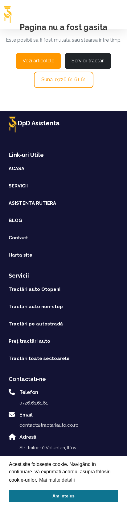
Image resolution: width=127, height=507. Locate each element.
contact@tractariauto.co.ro (49, 425)
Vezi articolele (38, 61)
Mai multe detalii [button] (57, 480)
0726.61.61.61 (33, 403)
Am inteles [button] (63, 495)
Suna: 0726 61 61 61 (63, 79)
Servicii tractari (88, 61)
